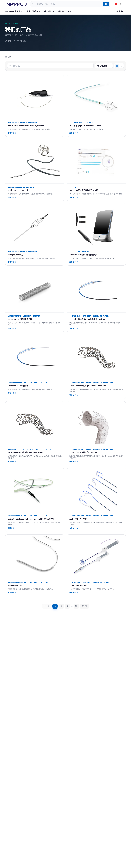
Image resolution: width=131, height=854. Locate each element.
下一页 (84, 606)
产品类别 (103, 66)
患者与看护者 (32, 11)
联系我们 (120, 11)
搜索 (106, 4)
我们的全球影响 (65, 11)
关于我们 (48, 11)
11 (76, 606)
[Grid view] (117, 66)
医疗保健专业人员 (12, 11)
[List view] (121, 66)
